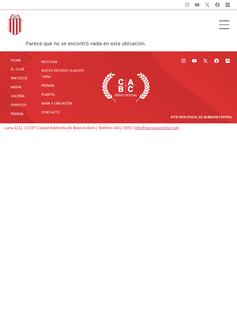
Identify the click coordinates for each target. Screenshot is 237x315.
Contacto (50, 112)
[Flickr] (227, 5)
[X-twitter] (207, 5)
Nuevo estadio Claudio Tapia (62, 74)
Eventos (18, 105)
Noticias (49, 62)
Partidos (19, 78)
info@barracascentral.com (157, 128)
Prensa (17, 114)
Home (16, 60)
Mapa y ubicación (56, 104)
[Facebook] (217, 5)
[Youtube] (197, 5)
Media (16, 87)
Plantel (48, 95)
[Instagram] (187, 5)
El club (17, 69)
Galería (17, 96)
